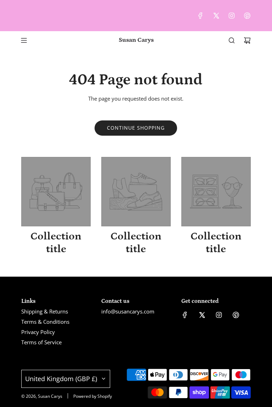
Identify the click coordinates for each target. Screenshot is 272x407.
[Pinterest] (247, 15)
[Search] (231, 40)
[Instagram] (231, 15)
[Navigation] (24, 40)
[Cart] (247, 40)
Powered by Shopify (92, 396)
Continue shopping (136, 127)
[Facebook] (200, 15)
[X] (216, 15)
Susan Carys (136, 40)
